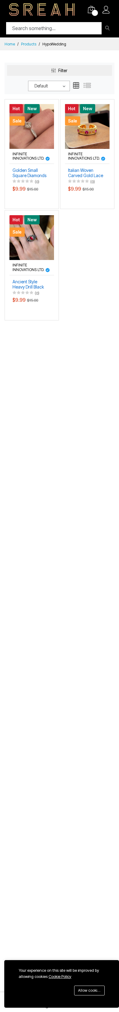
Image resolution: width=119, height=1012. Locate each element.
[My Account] (106, 10)
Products (28, 44)
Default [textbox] (41, 85)
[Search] (107, 28)
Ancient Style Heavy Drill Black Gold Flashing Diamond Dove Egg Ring (28, 284)
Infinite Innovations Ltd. (29, 156)
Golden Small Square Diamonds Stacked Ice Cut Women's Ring (29, 173)
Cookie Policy (60, 976)
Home (10, 44)
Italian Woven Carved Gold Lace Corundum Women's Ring (85, 173)
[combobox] (49, 86)
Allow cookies (89, 990)
